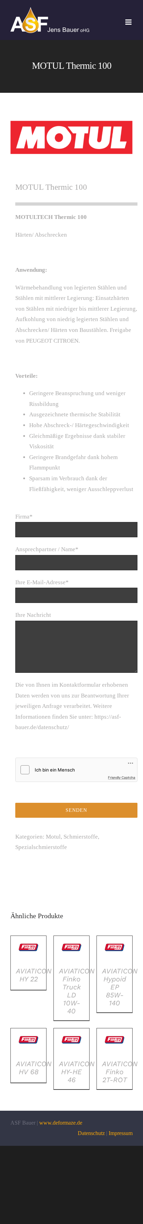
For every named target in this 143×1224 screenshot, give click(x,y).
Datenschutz (91, 1133)
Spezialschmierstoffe (41, 847)
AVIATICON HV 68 (33, 1068)
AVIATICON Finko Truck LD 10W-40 (76, 991)
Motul (53, 836)
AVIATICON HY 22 (33, 975)
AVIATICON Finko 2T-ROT (119, 1072)
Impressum (121, 1133)
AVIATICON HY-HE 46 (76, 1072)
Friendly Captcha (121, 777)
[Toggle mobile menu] (129, 22)
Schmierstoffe (81, 836)
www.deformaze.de (60, 1123)
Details (28, 949)
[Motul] (71, 137)
